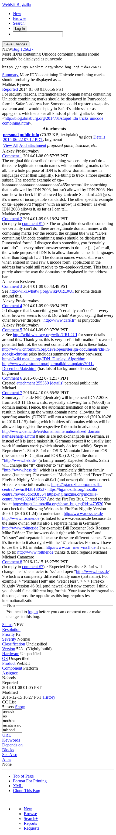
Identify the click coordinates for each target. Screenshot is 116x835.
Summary (10, 74)
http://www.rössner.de (20, 518)
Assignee (10, 673)
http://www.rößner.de (20, 528)
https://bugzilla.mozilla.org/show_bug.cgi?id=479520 (58, 504)
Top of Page (23, 776)
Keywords (11, 740)
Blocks (8, 749)
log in (33, 611)
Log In (20, 29)
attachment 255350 (32, 383)
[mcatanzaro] (12, 725)
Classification (13, 644)
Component (12, 668)
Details (99, 137)
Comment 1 (12, 156)
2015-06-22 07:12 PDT (23, 139)
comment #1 (32, 223)
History (49, 697)
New (17, 13)
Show (20, 707)
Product (8, 663)
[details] (56, 383)
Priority (8, 634)
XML (18, 785)
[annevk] (12, 712)
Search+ (20, 23)
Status (7, 624)
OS (5, 658)
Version (8, 649)
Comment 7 (12, 392)
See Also (9, 754)
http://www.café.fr (58, 320)
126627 (27, 49)
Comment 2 (12, 218)
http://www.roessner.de (83, 513)
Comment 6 (12, 378)
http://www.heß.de (20, 460)
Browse (19, 18)
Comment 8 (12, 562)
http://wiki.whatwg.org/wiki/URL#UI (41, 291)
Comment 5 (12, 330)
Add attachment (32, 145)
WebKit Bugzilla (16, 4)
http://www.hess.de (20, 470)
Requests (31, 828)
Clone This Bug (26, 790)
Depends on (12, 745)
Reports (30, 823)
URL (6, 735)
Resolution (11, 629)
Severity (9, 639)
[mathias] (12, 721)
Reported (10, 89)
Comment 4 (12, 305)
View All (10, 145)
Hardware (10, 653)
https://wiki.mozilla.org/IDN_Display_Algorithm (43, 359)
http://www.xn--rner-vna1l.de (70, 547)
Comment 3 (12, 286)
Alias (6, 759)
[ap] (12, 716)
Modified (10, 692)
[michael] (12, 730)
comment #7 (32, 566)
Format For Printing (30, 781)
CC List (9, 702)
